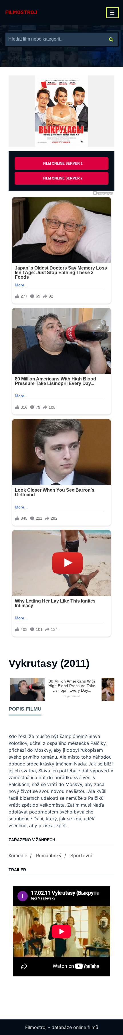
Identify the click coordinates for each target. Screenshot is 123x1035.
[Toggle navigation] (112, 12)
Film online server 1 (63, 163)
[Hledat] (111, 39)
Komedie (18, 855)
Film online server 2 (63, 178)
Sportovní (81, 855)
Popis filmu (25, 709)
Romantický (48, 855)
